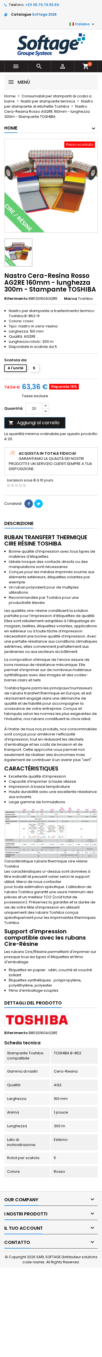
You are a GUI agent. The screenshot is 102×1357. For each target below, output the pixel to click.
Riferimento (16, 298)
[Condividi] (28, 503)
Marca (70, 298)
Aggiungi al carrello (34, 422)
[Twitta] (38, 503)
